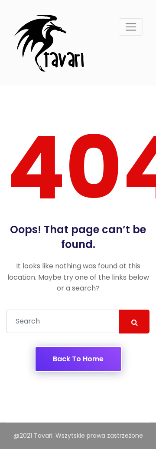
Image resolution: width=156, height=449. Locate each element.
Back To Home (78, 359)
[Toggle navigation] (131, 27)
